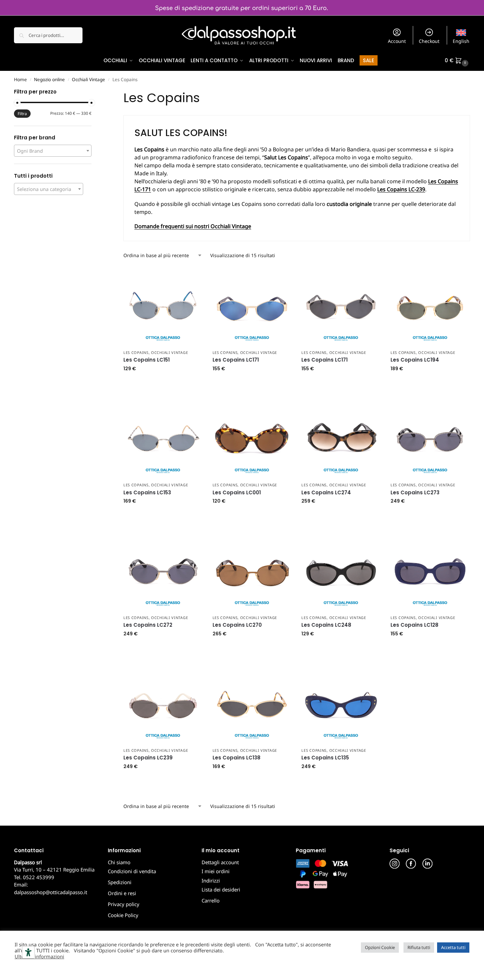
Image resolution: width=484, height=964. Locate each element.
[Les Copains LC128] (430, 571)
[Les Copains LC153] (163, 439)
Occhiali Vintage (88, 79)
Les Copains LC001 (237, 492)
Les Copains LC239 (148, 757)
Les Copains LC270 (237, 624)
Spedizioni (119, 882)
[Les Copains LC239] (163, 704)
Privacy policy (123, 904)
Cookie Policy (123, 915)
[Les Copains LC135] (341, 704)
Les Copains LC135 (325, 757)
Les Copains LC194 (415, 359)
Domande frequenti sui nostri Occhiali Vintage (192, 226)
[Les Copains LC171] (252, 306)
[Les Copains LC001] (252, 439)
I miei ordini (216, 871)
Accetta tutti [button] (453, 947)
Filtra (22, 113)
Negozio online (49, 79)
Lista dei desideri (221, 889)
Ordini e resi (122, 893)
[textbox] (52, 151)
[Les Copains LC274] (341, 439)
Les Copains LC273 (415, 492)
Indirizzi (211, 880)
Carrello (211, 900)
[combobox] (52, 151)
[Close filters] (93, 92)
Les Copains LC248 (326, 624)
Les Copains (136, 352)
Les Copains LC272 (147, 624)
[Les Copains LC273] (430, 439)
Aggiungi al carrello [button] (163, 383)
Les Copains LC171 (236, 359)
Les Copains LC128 (414, 624)
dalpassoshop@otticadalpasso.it (50, 892)
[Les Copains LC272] (163, 571)
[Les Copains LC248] (341, 571)
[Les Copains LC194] (430, 306)
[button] (457, 61)
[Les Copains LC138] (252, 704)
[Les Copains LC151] (163, 306)
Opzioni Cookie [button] (380, 947)
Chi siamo (119, 862)
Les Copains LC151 (146, 359)
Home (20, 79)
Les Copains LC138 (236, 757)
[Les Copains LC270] (252, 571)
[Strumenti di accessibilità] (28, 952)
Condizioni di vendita (132, 871)
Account (397, 41)
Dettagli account (220, 862)
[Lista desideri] (193, 277)
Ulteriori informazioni (39, 956)
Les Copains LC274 (326, 492)
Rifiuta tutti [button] (418, 947)
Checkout (429, 41)
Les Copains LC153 (147, 492)
